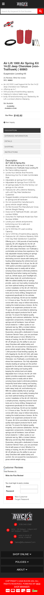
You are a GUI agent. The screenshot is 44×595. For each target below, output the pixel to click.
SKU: (5, 80)
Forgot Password (22, 499)
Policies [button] (20, 562)
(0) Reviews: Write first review (15, 78)
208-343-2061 (25, 524)
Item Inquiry (10, 122)
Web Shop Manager (27, 585)
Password (10, 491)
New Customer (21, 497)
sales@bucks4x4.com (25, 542)
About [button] (21, 569)
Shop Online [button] (21, 554)
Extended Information (16, 136)
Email (8, 486)
